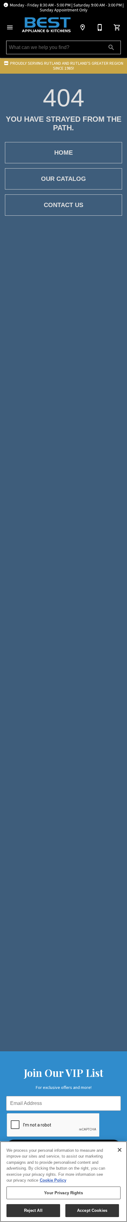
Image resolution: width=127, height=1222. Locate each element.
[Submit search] (111, 47)
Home (63, 152)
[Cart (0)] (117, 27)
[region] (63, 1181)
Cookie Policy (53, 1180)
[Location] (82, 27)
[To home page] (46, 24)
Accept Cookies (92, 1210)
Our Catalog (63, 178)
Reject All (33, 1210)
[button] (9, 27)
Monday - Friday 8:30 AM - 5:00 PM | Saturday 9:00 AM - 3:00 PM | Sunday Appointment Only (67, 7)
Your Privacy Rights (63, 1193)
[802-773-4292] (99, 27)
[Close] (119, 1150)
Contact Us (63, 205)
